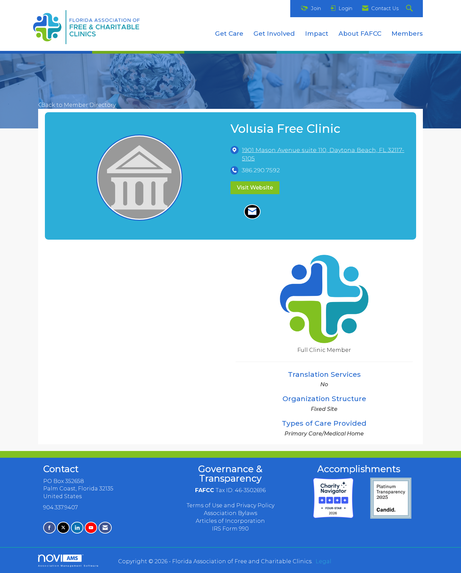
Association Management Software (68, 565)
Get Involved (274, 33)
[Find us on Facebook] (49, 528)
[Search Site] (410, 8)
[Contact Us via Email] (105, 528)
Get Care (229, 33)
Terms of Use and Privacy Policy (230, 505)
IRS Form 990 (230, 528)
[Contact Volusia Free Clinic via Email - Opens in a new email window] (252, 211)
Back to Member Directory (78, 105)
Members (407, 33)
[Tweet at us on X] (63, 528)
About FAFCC (359, 33)
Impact (316, 33)
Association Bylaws (230, 513)
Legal (323, 561)
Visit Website (255, 187)
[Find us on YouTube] (91, 528)
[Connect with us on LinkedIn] (77, 528)
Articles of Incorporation (230, 521)
